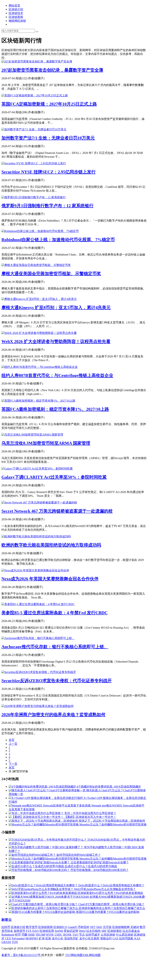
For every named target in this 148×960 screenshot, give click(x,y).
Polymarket (18, 938)
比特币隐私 (126, 938)
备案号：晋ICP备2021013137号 (21, 955)
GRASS (6, 942)
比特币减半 (93, 934)
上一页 (13, 743)
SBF (104, 930)
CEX (8, 938)
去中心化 (57, 938)
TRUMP (40, 934)
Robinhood (7, 934)
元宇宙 (107, 927)
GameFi (72, 927)
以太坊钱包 (93, 930)
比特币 (5, 927)
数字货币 (32, 927)
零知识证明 (71, 930)
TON (15, 942)
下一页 (13, 763)
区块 (48, 938)
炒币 (18, 934)
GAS (115, 938)
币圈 (24, 934)
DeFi (99, 927)
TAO (75, 934)
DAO (35, 930)
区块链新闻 (16, 16)
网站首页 (14, 5)
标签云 (6, 920)
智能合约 (106, 938)
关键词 (134, 927)
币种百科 (83, 927)
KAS (137, 938)
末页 (11, 767)
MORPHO (31, 938)
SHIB (31, 934)
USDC (58, 934)
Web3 (82, 930)
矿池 (42, 938)
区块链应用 (47, 930)
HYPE (50, 934)
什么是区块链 (124, 934)
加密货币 (19, 930)
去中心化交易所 (89, 938)
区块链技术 (16, 13)
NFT (93, 927)
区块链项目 (114, 930)
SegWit (59, 930)
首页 (11, 739)
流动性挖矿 (71, 938)
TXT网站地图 (73, 955)
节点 (82, 934)
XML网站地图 (91, 955)
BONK (67, 934)
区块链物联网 (121, 927)
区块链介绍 (16, 9)
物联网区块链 (17, 20)
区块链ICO (60, 927)
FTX (29, 930)
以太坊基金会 (131, 930)
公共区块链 (108, 934)
